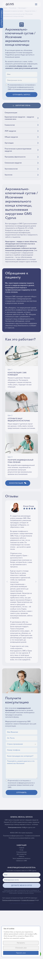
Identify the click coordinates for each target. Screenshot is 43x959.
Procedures (12, 8)
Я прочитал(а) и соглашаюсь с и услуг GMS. (21, 783)
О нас (21, 850)
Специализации (21, 852)
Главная (21, 848)
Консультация (16, 483)
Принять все (21, 953)
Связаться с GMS (21, 861)
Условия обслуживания (27, 900)
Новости (21, 856)
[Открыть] (36, 4)
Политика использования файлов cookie (21, 838)
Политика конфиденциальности (13, 836)
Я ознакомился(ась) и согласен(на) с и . (22, 87)
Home (5, 8)
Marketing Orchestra (27, 903)
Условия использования (32, 836)
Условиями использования (23, 89)
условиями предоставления (18, 785)
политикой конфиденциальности (20, 782)
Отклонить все (20, 947)
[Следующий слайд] (36, 581)
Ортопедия (22, 8)
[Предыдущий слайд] (7, 581)
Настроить (21, 942)
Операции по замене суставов (13, 11)
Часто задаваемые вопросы (21, 858)
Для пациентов (21, 854)
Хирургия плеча (30, 11)
